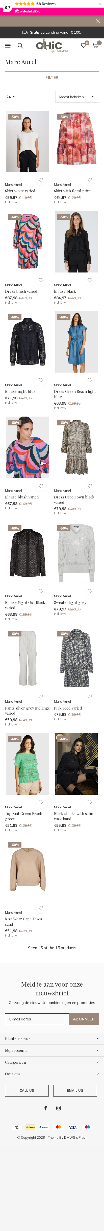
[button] (7, 45)
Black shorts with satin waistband (73, 816)
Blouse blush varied (22, 496)
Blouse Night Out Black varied (25, 605)
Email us (75, 1090)
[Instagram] (58, 1108)
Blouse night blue (20, 391)
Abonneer (84, 1019)
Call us (27, 1090)
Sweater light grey (70, 602)
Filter (51, 77)
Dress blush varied (21, 291)
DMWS (69, 1137)
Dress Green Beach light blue (75, 394)
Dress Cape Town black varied (74, 499)
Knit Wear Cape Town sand (23, 921)
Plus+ (83, 1137)
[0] (95, 45)
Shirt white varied (20, 190)
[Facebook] (45, 1108)
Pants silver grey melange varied (27, 710)
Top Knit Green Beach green (23, 816)
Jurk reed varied (68, 708)
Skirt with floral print (72, 190)
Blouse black (65, 291)
